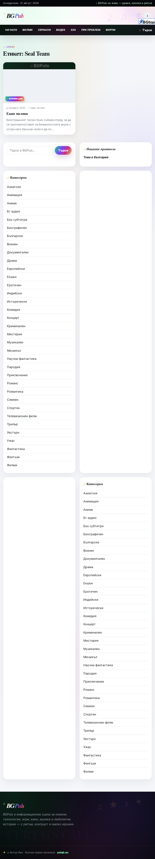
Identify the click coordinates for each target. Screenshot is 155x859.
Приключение (17, 375)
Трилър (12, 424)
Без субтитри (17, 219)
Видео (60, 29)
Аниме (12, 203)
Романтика (15, 391)
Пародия (13, 367)
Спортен (13, 408)
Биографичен (17, 228)
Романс (12, 383)
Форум (110, 29)
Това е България (95, 157)
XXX (73, 29)
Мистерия (14, 334)
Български (15, 236)
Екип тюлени (17, 113)
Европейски (16, 269)
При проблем (91, 29)
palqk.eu (62, 852)
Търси (145, 30)
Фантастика (16, 449)
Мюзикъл (14, 350)
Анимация (14, 195)
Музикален (15, 342)
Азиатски (14, 187)
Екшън (11, 277)
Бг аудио (13, 211)
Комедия (13, 309)
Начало (11, 29)
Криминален (16, 326)
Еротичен (14, 285)
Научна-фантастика (21, 359)
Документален (18, 252)
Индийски (14, 293)
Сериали (44, 29)
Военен (12, 244)
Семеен (12, 399)
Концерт (13, 318)
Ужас (11, 440)
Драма (12, 260)
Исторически (17, 301)
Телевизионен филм (22, 416)
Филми (27, 29)
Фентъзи (13, 457)
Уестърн (13, 432)
